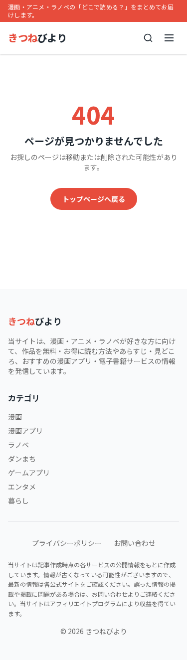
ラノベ (18, 445)
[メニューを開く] (169, 38)
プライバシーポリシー (67, 543)
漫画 (15, 417)
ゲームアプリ (29, 473)
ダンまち (22, 459)
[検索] (148, 38)
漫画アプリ (25, 431)
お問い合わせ (135, 543)
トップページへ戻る (93, 199)
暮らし (18, 500)
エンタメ (22, 487)
